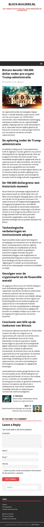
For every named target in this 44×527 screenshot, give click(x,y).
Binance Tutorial (7, 514)
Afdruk (4, 505)
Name (4, 450)
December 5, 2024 (10, 82)
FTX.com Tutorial (7, 516)
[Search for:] (22, 487)
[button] (40, 63)
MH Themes (35, 525)
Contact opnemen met (9, 509)
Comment (6, 433)
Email (4, 457)
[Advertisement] (22, 38)
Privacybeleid (7, 507)
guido (21, 82)
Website (5, 464)
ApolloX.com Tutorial (9, 519)
